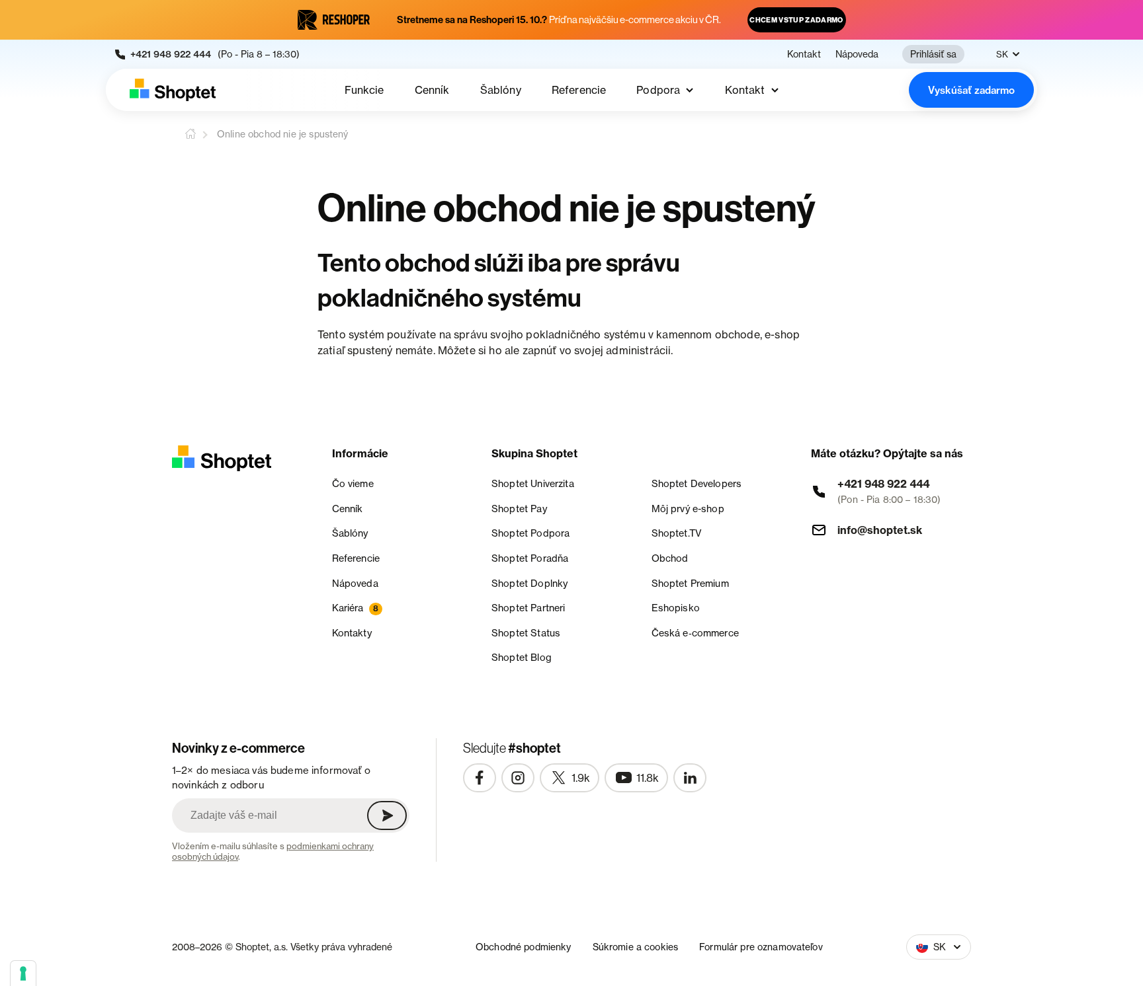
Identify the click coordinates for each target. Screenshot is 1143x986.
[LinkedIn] (689, 777)
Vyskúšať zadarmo (971, 90)
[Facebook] (479, 777)
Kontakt (804, 54)
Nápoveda (856, 54)
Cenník (432, 90)
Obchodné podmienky (524, 946)
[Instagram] (517, 777)
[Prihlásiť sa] (387, 815)
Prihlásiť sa (933, 53)
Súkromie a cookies (636, 946)
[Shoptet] (173, 90)
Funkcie (364, 90)
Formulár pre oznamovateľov (761, 946)
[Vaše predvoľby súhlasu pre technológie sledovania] (23, 973)
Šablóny (500, 90)
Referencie (579, 90)
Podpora (658, 90)
